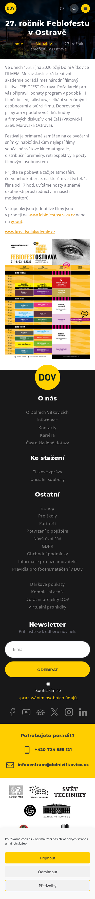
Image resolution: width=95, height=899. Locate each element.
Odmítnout (47, 871)
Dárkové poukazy (47, 584)
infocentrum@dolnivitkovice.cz (52, 764)
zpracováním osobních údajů (47, 698)
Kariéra (47, 435)
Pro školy (47, 516)
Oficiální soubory (47, 479)
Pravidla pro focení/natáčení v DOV (47, 569)
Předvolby (47, 885)
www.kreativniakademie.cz (30, 232)
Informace (47, 420)
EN (62, 33)
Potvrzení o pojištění (47, 531)
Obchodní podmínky (47, 554)
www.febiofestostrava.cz (52, 215)
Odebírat (47, 669)
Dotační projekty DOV (47, 599)
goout (16, 221)
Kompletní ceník (47, 592)
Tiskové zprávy (47, 472)
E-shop (47, 508)
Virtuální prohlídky (47, 607)
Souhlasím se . (48, 694)
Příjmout (47, 857)
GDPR (47, 546)
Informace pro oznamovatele (47, 561)
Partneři (47, 523)
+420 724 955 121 (52, 749)
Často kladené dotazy (47, 443)
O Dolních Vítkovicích (47, 412)
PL (62, 23)
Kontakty (47, 427)
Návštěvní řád (47, 538)
